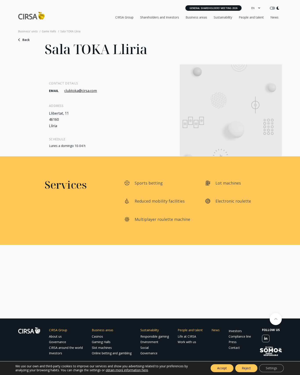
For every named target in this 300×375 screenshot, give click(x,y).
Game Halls (49, 31)
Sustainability (223, 17)
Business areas (196, 17)
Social (144, 348)
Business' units (28, 31)
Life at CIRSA (187, 336)
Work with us (187, 342)
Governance (57, 342)
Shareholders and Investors (159, 17)
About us (55, 336)
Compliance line (240, 336)
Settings (271, 368)
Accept (222, 368)
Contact (234, 348)
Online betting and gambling (112, 353)
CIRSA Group (124, 17)
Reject (246, 368)
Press (233, 342)
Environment (149, 342)
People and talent (251, 17)
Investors (55, 353)
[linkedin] (265, 338)
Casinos (97, 336)
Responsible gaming (154, 336)
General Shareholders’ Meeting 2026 (213, 8)
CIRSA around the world (66, 348)
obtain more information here (127, 370)
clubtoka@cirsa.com (80, 90)
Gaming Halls (101, 342)
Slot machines (102, 348)
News (274, 17)
